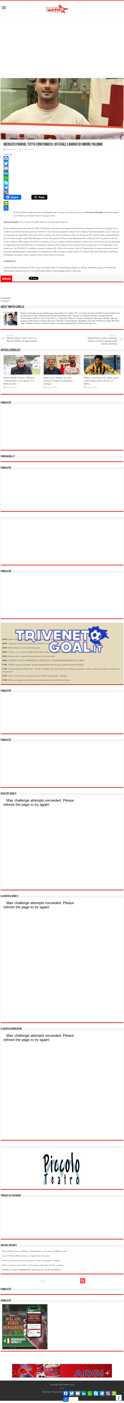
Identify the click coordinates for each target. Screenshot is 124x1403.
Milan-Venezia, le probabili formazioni (24, 647)
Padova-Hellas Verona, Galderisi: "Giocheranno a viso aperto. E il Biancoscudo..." (41, 639)
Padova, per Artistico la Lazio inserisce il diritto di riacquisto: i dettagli (59, 380)
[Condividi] (62, 208)
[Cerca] (82, 1280)
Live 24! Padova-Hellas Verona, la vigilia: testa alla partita (26, 1255)
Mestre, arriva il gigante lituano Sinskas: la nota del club (31, 656)
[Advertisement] (62, 48)
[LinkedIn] (62, 173)
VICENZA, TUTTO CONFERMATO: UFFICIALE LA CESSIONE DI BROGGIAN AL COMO (46, 660)
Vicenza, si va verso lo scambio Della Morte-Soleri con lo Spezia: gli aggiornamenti (42, 652)
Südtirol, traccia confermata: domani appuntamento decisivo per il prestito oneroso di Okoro (46, 664)
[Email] (62, 168)
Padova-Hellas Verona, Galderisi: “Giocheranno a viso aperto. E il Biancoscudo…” (19, 380)
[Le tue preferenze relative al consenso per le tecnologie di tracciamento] (119, 1398)
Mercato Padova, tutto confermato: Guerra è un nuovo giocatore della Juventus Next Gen (102, 339)
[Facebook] (62, 158)
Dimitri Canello (11, 149)
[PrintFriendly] (62, 203)
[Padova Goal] (62, 8)
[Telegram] (62, 187)
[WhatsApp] (62, 177)
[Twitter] (62, 163)
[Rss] (61, 1388)
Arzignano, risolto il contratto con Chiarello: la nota (29, 643)
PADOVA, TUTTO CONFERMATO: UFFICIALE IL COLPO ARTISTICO (31, 1269)
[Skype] (62, 182)
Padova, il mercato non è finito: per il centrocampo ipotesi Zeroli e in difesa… (101, 380)
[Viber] (62, 192)
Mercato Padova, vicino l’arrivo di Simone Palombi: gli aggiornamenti (22, 338)
